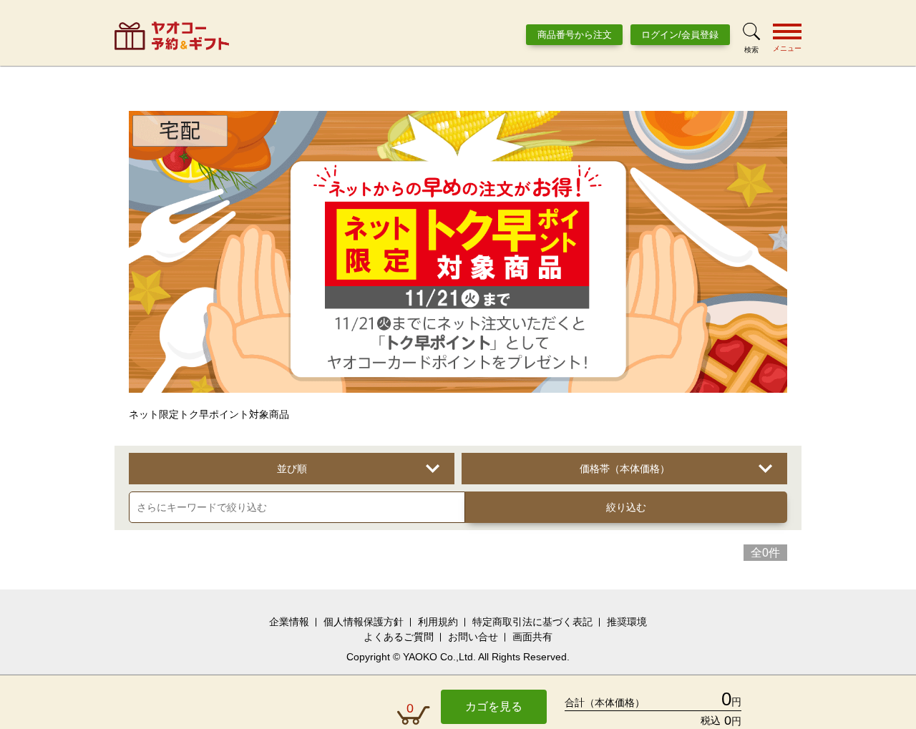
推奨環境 (627, 621)
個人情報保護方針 (363, 621)
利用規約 (438, 621)
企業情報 (289, 621)
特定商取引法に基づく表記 (532, 621)
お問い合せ (473, 636)
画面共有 (532, 636)
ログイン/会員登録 (679, 34)
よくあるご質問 (399, 636)
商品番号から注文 (574, 34)
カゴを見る (493, 706)
